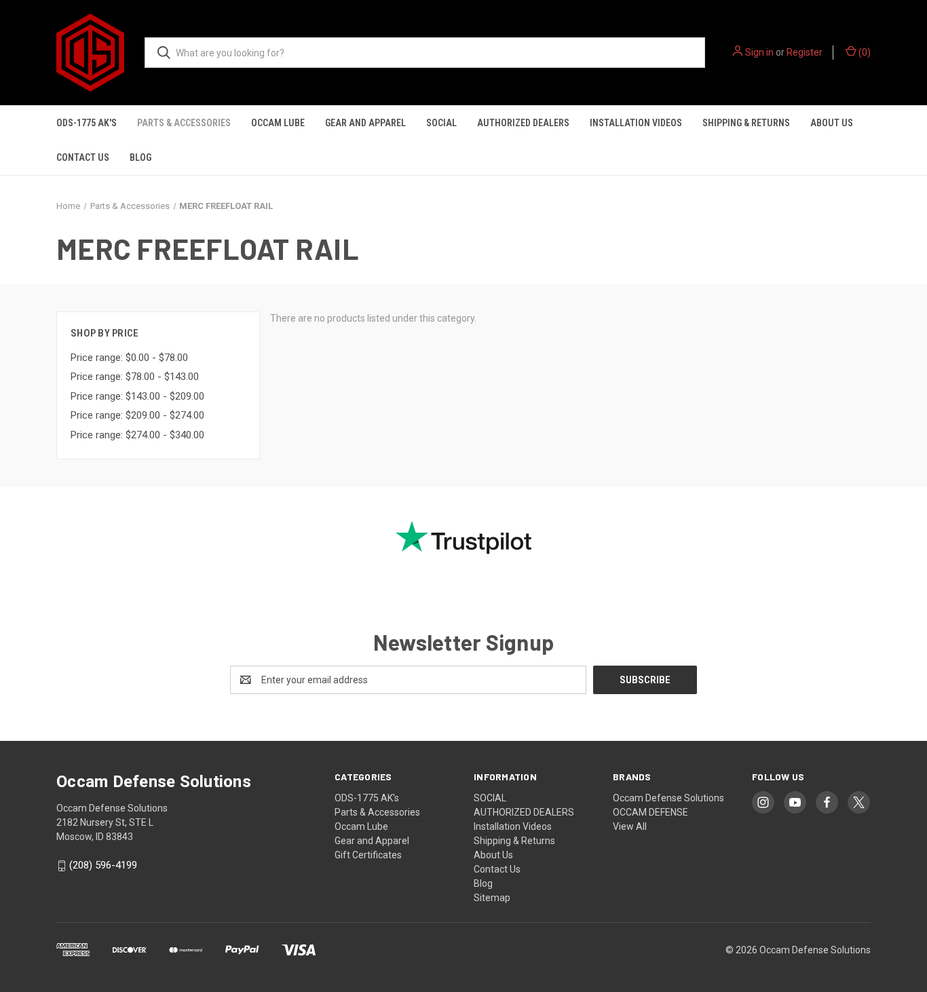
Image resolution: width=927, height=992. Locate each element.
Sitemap (492, 897)
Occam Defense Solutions (668, 798)
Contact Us (82, 157)
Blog (140, 157)
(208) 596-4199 (103, 866)
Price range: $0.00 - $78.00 (129, 357)
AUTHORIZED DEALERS (523, 122)
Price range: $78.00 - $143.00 (135, 376)
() (863, 52)
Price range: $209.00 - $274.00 (137, 415)
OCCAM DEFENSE (650, 812)
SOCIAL (441, 122)
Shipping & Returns (746, 122)
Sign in (759, 52)
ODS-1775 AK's (86, 122)
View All (630, 826)
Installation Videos (636, 122)
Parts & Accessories (184, 122)
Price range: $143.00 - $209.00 (137, 396)
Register (804, 52)
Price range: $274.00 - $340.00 (137, 435)
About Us (831, 122)
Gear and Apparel (365, 122)
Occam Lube (278, 122)
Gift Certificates (368, 855)
